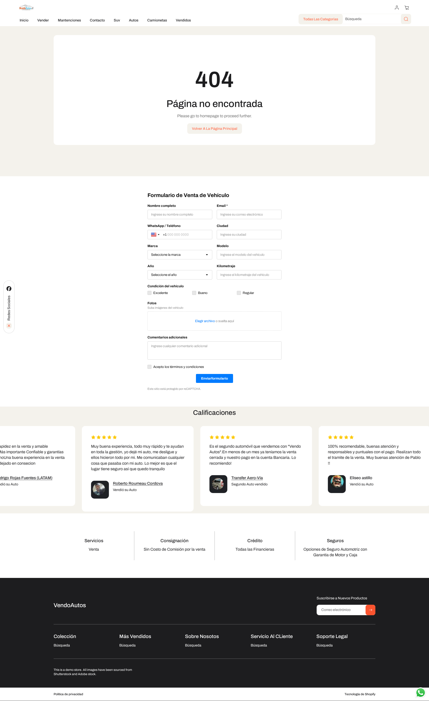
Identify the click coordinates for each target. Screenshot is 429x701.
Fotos (151, 303)
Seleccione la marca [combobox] (166, 254)
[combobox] (375, 19)
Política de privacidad (68, 694)
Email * (222, 206)
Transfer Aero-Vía (242, 478)
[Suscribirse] (370, 610)
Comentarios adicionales (167, 337)
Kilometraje (226, 266)
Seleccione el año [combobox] (164, 275)
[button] (407, 8)
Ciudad (222, 226)
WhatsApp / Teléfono (164, 226)
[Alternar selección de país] (155, 234)
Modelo (223, 246)
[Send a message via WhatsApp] (420, 692)
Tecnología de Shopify (360, 694)
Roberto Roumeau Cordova (133, 483)
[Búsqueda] (406, 19)
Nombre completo (161, 206)
